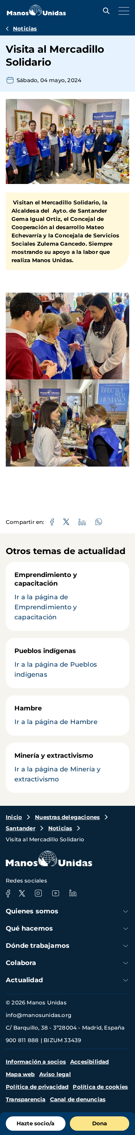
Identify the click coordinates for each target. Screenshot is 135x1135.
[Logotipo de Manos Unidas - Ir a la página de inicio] (36, 13)
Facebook (8, 893)
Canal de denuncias (78, 1099)
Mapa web (20, 1074)
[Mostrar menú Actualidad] (126, 980)
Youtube (55, 893)
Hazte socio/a (35, 1123)
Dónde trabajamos (37, 946)
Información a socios (36, 1061)
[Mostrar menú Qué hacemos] (126, 928)
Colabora (21, 963)
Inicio (14, 817)
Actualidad (24, 980)
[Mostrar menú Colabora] (126, 963)
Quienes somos (32, 911)
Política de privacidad (37, 1086)
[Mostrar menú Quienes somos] (126, 911)
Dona (99, 1123)
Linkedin (72, 893)
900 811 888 (22, 1040)
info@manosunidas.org (38, 1015)
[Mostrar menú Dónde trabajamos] (126, 946)
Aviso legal (55, 1074)
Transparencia (26, 1099)
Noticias (25, 28)
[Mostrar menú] (122, 11)
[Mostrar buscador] (104, 11)
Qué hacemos (29, 928)
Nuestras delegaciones (67, 817)
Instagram (38, 893)
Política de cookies (100, 1086)
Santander (20, 828)
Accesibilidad (89, 1061)
